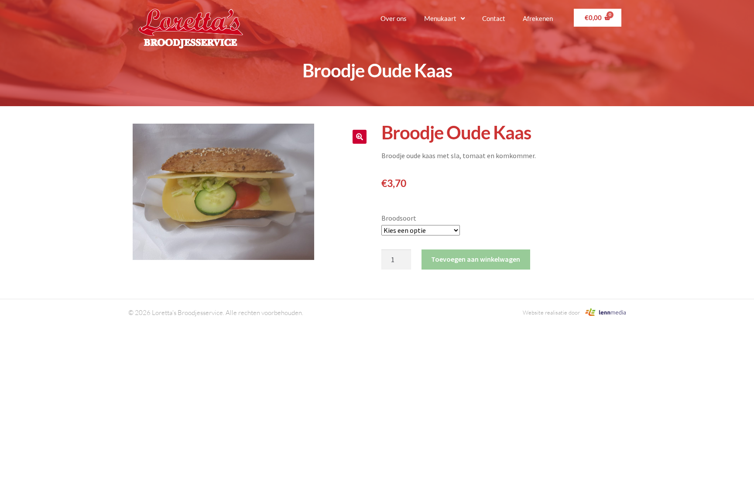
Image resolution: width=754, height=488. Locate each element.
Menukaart (440, 18)
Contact (493, 18)
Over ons (393, 18)
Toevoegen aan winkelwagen (475, 259)
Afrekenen (538, 18)
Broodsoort (398, 218)
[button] (360, 137)
